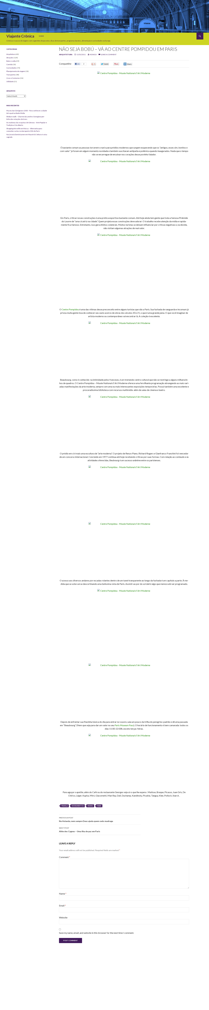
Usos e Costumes (13, 78)
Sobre (41, 36)
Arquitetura (65, 54)
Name (62, 893)
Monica (93, 54)
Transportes (11, 75)
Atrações (9, 58)
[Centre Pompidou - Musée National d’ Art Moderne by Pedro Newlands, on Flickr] (124, 106)
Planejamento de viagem (15, 71)
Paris (99, 806)
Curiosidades (11, 68)
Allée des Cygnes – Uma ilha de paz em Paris (79, 830)
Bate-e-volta (11, 61)
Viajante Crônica (20, 36)
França (64, 806)
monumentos (78, 806)
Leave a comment (108, 54)
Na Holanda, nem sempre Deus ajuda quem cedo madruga (86, 819)
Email (62, 905)
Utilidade (9, 81)
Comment (64, 857)
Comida (9, 64)
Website (63, 917)
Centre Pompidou (70, 309)
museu (90, 806)
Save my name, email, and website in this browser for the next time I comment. (96, 932)
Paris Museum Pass (124, 725)
